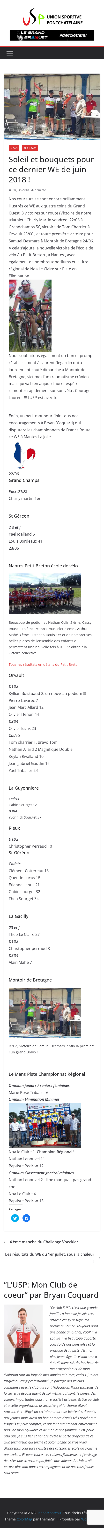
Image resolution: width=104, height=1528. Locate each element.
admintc (40, 190)
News (14, 148)
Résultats (30, 148)
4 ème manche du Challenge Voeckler (44, 1242)
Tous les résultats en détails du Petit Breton (44, 664)
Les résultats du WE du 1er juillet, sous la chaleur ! (49, 1258)
